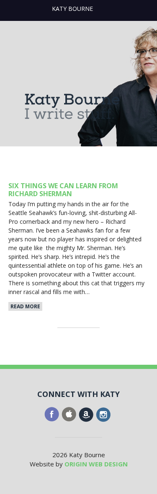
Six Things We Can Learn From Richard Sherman (63, 189)
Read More (25, 306)
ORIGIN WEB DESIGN (96, 464)
